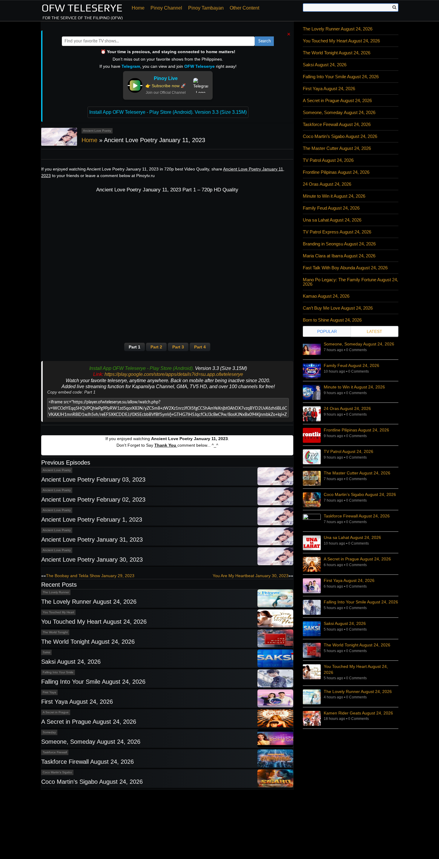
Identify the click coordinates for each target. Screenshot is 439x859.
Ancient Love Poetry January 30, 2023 (92, 559)
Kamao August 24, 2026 (326, 296)
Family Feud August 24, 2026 (331, 208)
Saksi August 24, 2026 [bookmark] (345, 623)
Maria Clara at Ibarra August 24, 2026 (339, 255)
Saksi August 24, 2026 (71, 661)
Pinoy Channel (166, 7)
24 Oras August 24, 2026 (327, 184)
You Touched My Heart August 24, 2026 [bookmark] (356, 669)
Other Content (244, 7)
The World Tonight (55, 632)
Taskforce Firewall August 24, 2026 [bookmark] (357, 516)
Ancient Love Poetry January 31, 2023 (92, 539)
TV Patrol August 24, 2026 (328, 160)
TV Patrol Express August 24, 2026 (337, 232)
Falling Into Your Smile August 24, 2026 (93, 681)
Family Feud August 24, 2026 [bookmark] (351, 365)
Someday (49, 732)
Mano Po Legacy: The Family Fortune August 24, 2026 (350, 281)
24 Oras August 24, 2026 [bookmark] (347, 408)
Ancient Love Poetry (97, 130)
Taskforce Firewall (55, 752)
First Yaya (49, 692)
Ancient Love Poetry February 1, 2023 (91, 519)
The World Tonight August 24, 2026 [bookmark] (357, 645)
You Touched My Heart (58, 612)
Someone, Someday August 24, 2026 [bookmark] (359, 344)
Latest (374, 331)
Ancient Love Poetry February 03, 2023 (93, 479)
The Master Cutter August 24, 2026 (337, 148)
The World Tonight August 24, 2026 (88, 641)
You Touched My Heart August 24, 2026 (94, 621)
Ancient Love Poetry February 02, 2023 (93, 499)
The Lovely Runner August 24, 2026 (88, 601)
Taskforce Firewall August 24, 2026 (87, 761)
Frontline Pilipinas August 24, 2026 (336, 172)
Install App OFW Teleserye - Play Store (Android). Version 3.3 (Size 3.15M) (168, 112)
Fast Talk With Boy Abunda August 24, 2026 (345, 267)
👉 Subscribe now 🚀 (165, 85)
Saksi (46, 652)
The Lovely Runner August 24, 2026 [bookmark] (358, 691)
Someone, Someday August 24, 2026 (90, 741)
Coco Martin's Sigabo (57, 772)
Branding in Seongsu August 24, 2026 (339, 244)
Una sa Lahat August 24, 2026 (332, 220)
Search (264, 41)
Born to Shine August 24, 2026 (332, 320)
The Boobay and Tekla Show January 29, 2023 (90, 575)
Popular (327, 331)
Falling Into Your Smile (58, 672)
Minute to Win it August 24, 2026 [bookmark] (354, 387)
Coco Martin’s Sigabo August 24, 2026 (92, 781)
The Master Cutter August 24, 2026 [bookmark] (357, 473)
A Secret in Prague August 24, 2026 (88, 721)
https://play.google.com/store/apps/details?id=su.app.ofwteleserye (174, 374)
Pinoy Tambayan (206, 7)
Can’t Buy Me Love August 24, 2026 (338, 308)
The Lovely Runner (56, 592)
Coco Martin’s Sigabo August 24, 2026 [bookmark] (360, 494)
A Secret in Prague (56, 712)
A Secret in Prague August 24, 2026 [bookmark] (357, 559)
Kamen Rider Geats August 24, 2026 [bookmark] (358, 713)
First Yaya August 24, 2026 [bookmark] (349, 580)
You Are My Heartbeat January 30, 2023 (250, 575)
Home (138, 7)
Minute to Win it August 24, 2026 (334, 196)
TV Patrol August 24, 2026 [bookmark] (348, 451)
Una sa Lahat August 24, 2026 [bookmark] (352, 537)
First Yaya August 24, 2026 (77, 701)
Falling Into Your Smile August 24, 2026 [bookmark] (361, 602)
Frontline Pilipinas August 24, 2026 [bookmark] (356, 430)
